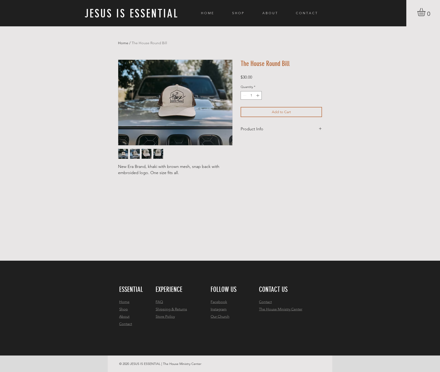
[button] (426, 12)
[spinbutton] (251, 95)
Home (123, 43)
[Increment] (258, 95)
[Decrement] (244, 95)
